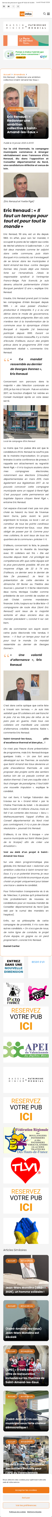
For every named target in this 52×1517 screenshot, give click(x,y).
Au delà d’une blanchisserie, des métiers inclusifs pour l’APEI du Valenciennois (25, 1469)
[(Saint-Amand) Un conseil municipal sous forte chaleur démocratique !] (26, 1411)
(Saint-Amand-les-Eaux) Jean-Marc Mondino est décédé (23, 1333)
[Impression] (26, 1050)
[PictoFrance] (13, 993)
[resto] (38, 993)
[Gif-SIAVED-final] (38, 967)
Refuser (26, 1497)
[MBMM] (26, 26)
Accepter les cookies (26, 1490)
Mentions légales (34, 1512)
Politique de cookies (17, 1512)
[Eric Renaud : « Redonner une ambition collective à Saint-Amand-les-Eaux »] (26, 85)
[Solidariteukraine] (26, 1231)
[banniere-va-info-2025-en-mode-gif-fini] (26, 54)
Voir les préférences (26, 1505)
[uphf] (13, 967)
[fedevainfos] (26, 1140)
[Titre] (4, 6)
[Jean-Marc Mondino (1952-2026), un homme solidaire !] (26, 1275)
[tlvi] (26, 1170)
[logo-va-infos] (26, 13)
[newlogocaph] (26, 40)
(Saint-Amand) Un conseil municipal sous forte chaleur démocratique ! (26, 1423)
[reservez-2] (26, 1110)
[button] (44, 14)
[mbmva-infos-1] (26, 1080)
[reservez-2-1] (26, 1019)
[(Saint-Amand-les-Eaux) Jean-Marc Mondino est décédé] (26, 1320)
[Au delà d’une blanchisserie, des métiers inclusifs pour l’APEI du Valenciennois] (26, 1456)
